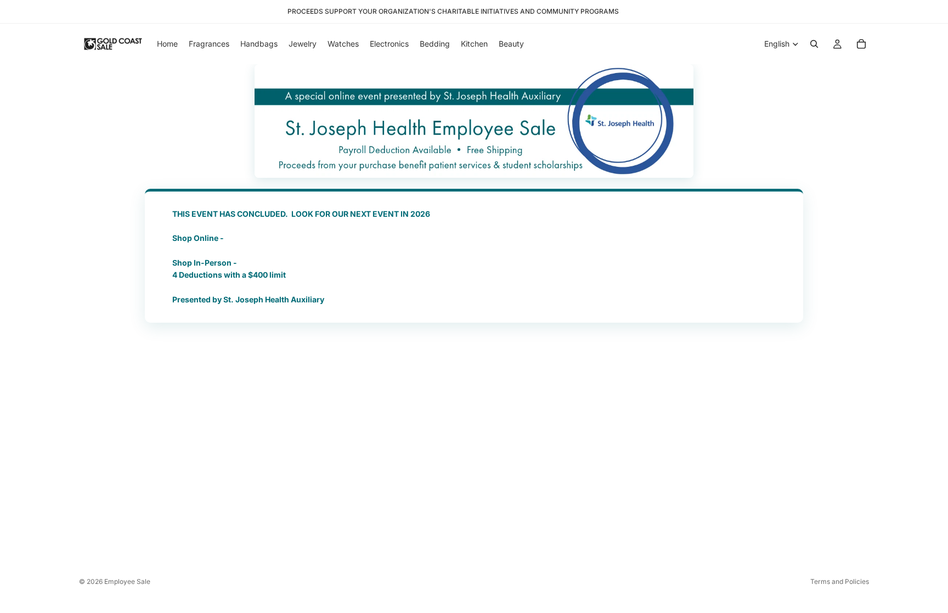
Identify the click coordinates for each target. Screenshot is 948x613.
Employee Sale (127, 581)
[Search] (814, 44)
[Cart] (861, 44)
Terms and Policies (839, 581)
